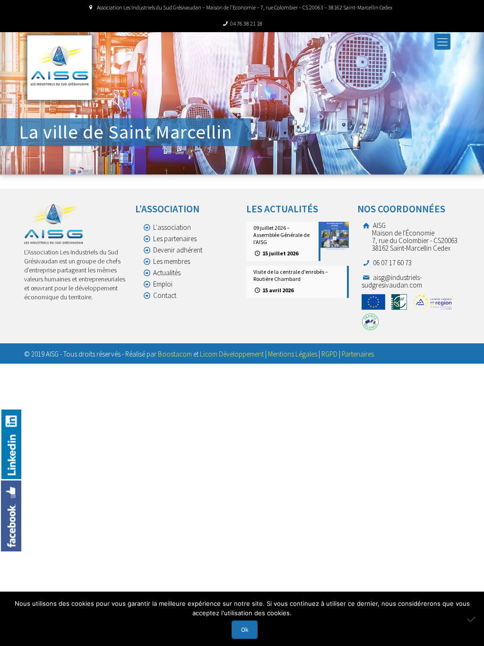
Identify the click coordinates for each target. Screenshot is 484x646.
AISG (415, 237)
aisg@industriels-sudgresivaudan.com (392, 281)
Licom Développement (232, 353)
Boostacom (175, 353)
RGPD (329, 353)
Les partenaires (175, 238)
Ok (244, 630)
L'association (172, 227)
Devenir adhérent (177, 249)
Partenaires (358, 353)
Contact (164, 295)
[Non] (472, 619)
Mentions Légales (292, 353)
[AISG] (59, 67)
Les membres (171, 261)
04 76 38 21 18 (246, 23)
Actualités (167, 272)
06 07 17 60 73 (392, 262)
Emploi (163, 283)
